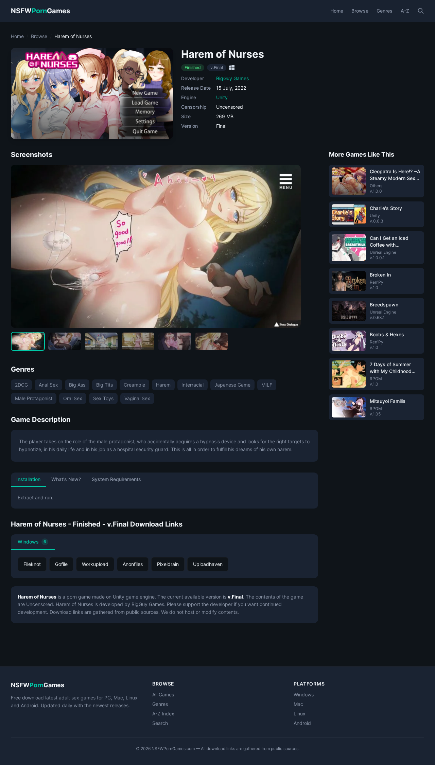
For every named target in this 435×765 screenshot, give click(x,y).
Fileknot (32, 564)
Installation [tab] (28, 479)
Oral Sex (72, 398)
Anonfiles (133, 564)
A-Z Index (163, 713)
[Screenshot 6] (211, 341)
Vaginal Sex (137, 398)
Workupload (95, 564)
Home (336, 11)
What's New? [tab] (66, 479)
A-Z (405, 11)
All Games (163, 694)
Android (302, 723)
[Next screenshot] (290, 246)
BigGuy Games (232, 78)
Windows (32, 542)
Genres (385, 11)
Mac (298, 704)
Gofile (61, 564)
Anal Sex (48, 385)
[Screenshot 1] (28, 341)
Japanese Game (232, 385)
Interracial (192, 385)
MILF (266, 385)
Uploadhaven (208, 564)
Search (160, 723)
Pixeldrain (168, 564)
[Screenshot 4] (138, 341)
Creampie (134, 385)
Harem (163, 385)
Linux (300, 713)
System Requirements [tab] (116, 479)
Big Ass (77, 385)
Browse (359, 11)
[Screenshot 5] (175, 341)
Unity (222, 97)
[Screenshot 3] (101, 341)
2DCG (21, 385)
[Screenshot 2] (65, 341)
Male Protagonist (33, 398)
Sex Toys (103, 398)
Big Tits (104, 385)
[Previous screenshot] (22, 246)
